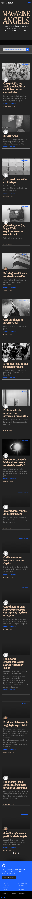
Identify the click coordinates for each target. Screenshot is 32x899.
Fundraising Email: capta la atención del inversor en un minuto (15, 784)
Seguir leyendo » (9, 103)
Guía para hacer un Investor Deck (13, 321)
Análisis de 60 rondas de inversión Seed (14, 512)
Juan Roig (21, 889)
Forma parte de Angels (7, 888)
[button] (29, 2)
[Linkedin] (1, 897)
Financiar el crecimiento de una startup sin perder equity (13, 663)
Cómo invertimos (22, 883)
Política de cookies (5, 893)
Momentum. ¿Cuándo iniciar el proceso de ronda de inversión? (14, 462)
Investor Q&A (10, 135)
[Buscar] (27, 49)
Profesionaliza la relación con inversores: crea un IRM (15, 413)
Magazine (6, 885)
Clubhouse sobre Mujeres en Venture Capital (13, 560)
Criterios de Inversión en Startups (15, 180)
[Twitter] (4, 897)
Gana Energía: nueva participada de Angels (15, 835)
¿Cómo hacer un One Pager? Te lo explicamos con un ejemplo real (14, 230)
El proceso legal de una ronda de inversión (15, 365)
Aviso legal (14, 893)
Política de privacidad (23, 893)
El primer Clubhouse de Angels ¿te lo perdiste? (15, 723)
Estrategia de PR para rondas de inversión (15, 274)
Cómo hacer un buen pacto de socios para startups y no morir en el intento (15, 611)
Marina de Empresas (21, 886)
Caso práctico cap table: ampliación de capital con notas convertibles (14, 88)
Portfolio (5, 883)
